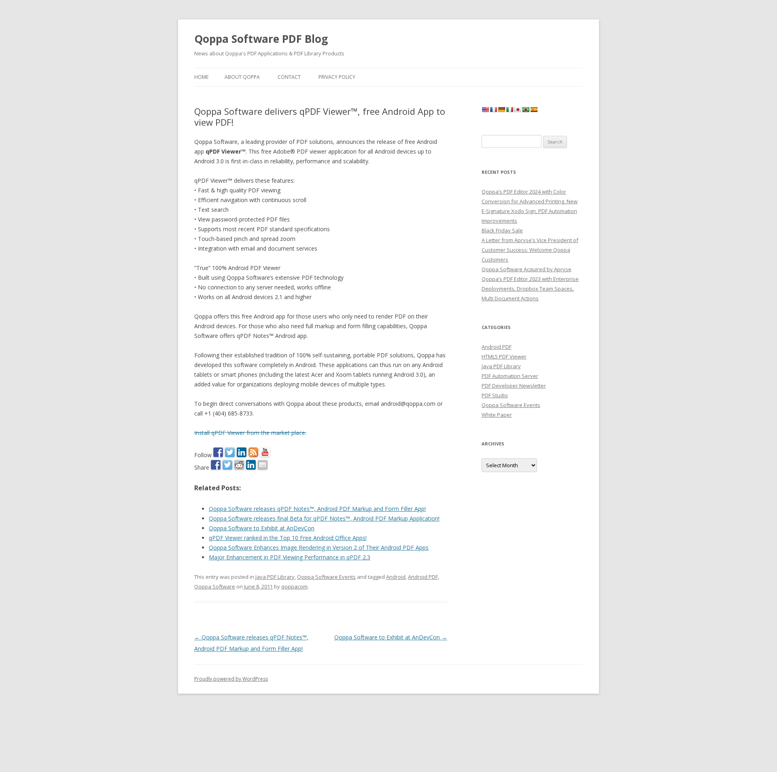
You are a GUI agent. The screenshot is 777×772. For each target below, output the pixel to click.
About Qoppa (242, 77)
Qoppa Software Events (326, 576)
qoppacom (294, 586)
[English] (485, 109)
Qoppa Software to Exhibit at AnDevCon (390, 637)
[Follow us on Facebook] (218, 452)
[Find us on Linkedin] (241, 452)
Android (395, 576)
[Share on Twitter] (227, 465)
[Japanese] (517, 109)
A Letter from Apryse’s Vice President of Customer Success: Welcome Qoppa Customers (530, 249)
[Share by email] (262, 465)
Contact (289, 77)
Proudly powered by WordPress (231, 678)
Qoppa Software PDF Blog (261, 39)
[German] (501, 109)
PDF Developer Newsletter (514, 385)
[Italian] (509, 109)
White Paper (497, 414)
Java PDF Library (275, 576)
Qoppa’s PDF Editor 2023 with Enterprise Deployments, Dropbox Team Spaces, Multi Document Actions (530, 288)
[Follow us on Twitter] (230, 452)
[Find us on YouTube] (265, 452)
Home (201, 77)
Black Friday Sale (502, 230)
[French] (493, 109)
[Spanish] (533, 109)
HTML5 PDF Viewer (504, 356)
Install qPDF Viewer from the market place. (250, 433)
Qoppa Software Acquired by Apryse (526, 269)
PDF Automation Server (510, 376)
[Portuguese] (525, 109)
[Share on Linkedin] (251, 465)
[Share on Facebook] (216, 465)
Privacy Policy (336, 77)
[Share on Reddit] (239, 465)
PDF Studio (495, 395)
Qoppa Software (214, 586)
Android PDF (423, 576)
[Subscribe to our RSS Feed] (253, 452)
